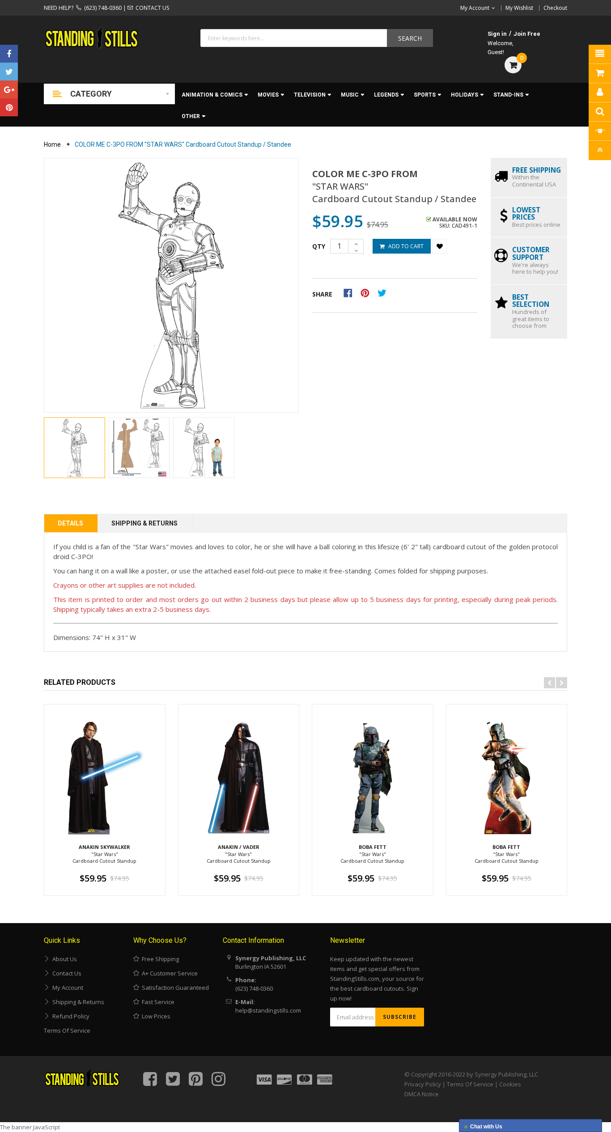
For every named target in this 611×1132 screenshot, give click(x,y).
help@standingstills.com (268, 1010)
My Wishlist (519, 8)
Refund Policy (69, 1016)
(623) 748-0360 (101, 8)
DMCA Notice (421, 1094)
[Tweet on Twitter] (384, 292)
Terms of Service (67, 1030)
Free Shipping (159, 959)
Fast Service (156, 1002)
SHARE (322, 294)
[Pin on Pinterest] (368, 292)
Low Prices (154, 1016)
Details (70, 523)
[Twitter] (9, 72)
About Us (63, 959)
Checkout (555, 8)
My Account (66, 988)
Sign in (497, 33)
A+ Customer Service (168, 973)
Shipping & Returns (144, 523)
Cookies (510, 1084)
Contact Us (65, 973)
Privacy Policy (422, 1084)
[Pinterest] (9, 107)
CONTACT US (151, 8)
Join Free (526, 33)
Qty (318, 246)
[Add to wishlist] (439, 246)
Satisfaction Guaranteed (174, 988)
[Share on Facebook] (351, 292)
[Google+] (9, 89)
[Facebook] (9, 54)
